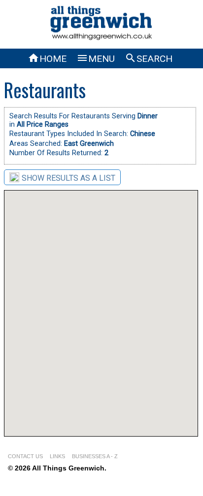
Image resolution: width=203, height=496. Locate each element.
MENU (95, 58)
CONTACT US (25, 456)
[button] (188, 312)
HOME (47, 58)
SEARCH (148, 58)
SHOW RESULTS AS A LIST (68, 178)
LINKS (57, 456)
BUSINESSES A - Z (95, 456)
